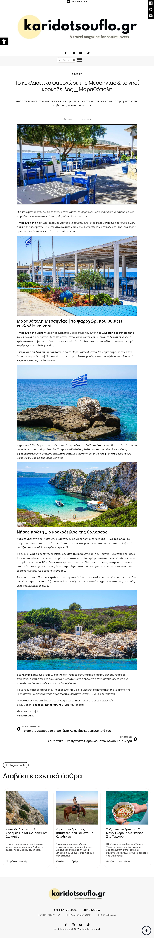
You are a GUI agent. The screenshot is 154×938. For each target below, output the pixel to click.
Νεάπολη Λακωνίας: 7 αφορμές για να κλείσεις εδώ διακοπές (26, 833)
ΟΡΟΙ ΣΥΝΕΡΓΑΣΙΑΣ (106, 915)
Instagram (51, 704)
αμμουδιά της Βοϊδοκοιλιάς (85, 445)
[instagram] (73, 53)
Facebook (37, 704)
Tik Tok (78, 704)
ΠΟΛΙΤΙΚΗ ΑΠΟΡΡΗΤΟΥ (49, 915)
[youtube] (81, 53)
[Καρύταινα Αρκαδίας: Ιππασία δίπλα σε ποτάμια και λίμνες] (77, 808)
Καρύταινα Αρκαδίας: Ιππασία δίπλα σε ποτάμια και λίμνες (74, 833)
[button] (4, 41)
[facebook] (66, 53)
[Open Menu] (79, 59)
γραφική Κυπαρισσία (113, 453)
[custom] (88, 53)
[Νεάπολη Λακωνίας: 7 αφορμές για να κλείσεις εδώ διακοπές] (27, 808)
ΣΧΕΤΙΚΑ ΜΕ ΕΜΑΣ (65, 910)
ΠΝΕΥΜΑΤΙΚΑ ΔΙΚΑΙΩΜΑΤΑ (78, 915)
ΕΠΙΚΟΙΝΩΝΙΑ (91, 910)
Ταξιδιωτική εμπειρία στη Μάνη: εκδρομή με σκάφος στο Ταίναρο (124, 833)
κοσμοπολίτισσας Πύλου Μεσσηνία (68, 453)
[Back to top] (146, 930)
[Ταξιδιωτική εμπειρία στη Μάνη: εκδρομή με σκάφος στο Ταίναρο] (127, 808)
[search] (74, 60)
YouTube (64, 704)
